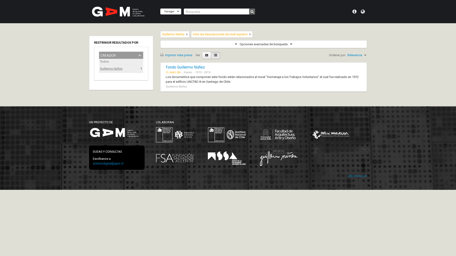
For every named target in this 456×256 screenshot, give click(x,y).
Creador (108, 55)
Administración (357, 176)
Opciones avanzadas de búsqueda (264, 44)
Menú (354, 12)
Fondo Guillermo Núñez (185, 67)
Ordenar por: (337, 55)
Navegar (169, 11)
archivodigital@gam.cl (108, 163)
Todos (104, 61)
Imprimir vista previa (178, 55)
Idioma (363, 12)
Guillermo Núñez (111, 68)
